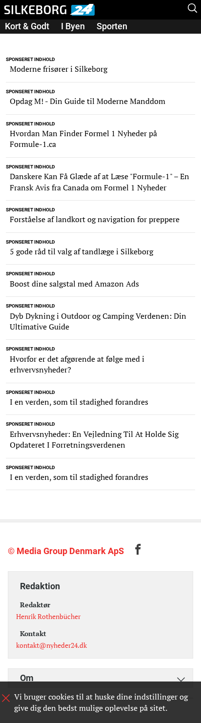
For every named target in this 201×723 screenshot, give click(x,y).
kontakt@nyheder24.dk (51, 645)
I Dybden (96, 40)
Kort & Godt (27, 26)
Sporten (112, 26)
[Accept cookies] (6, 698)
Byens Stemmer (36, 40)
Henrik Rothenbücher (48, 616)
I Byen (73, 26)
